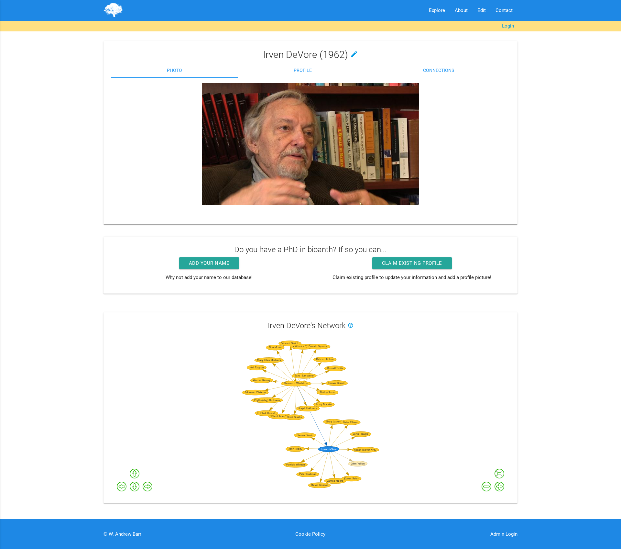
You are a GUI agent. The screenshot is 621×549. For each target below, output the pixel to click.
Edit (481, 10)
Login (508, 26)
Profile (303, 70)
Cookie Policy (310, 534)
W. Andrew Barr (124, 534)
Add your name (209, 263)
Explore (437, 10)
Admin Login (504, 534)
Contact (504, 10)
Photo (174, 70)
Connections (438, 70)
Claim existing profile (412, 263)
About (461, 10)
